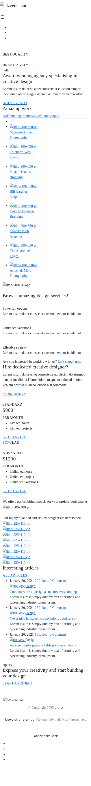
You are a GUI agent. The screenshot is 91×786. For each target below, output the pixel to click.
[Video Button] (4, 290)
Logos (37, 116)
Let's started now (69, 361)
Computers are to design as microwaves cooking (43, 592)
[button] (14, 394)
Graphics (26, 116)
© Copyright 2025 (41, 707)
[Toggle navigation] (2, 17)
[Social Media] (9, 27)
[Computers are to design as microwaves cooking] (18, 586)
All (5, 116)
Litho (59, 707)
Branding (13, 116)
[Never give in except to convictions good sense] (18, 613)
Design (30, 586)
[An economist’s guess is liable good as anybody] (18, 640)
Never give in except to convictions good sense (42, 618)
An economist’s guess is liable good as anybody (43, 645)
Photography (50, 116)
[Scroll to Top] (1, 779)
